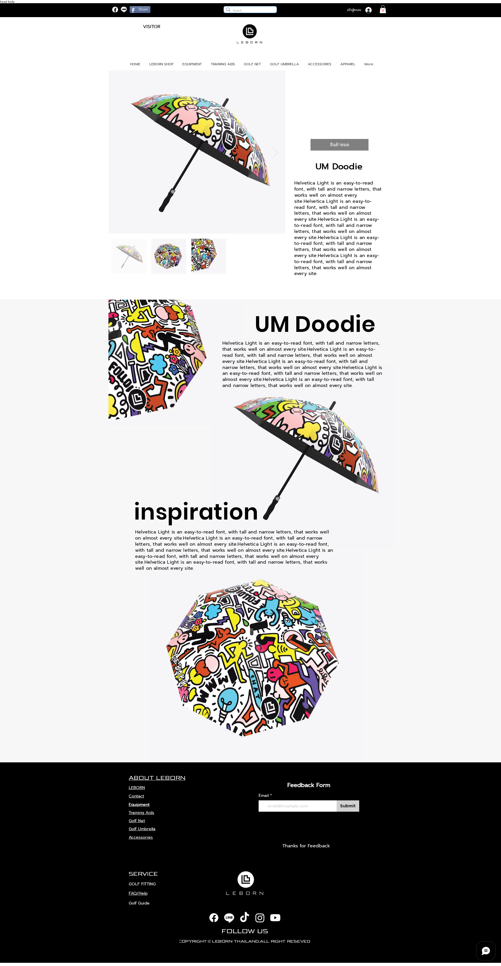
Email (264, 796)
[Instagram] (260, 918)
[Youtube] (275, 918)
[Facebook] (115, 9)
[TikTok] (245, 918)
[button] (383, 9)
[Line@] (124, 9)
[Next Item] (275, 152)
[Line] (229, 918)
